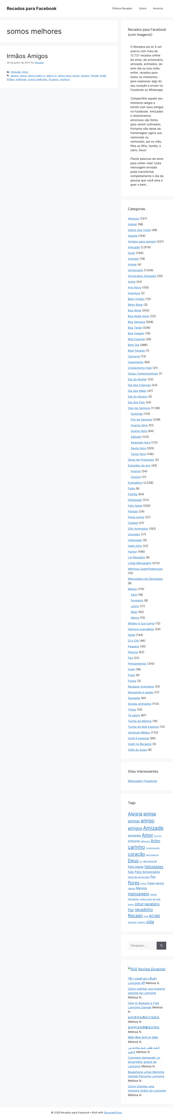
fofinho (143, 883)
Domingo (137, 414)
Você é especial (138, 738)
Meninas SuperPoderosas (145, 569)
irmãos (11, 79)
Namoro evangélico (141, 629)
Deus (133, 860)
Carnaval (134, 356)
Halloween (135, 540)
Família (94, 75)
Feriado (133, 511)
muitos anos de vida (150, 899)
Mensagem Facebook (142, 781)
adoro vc (52, 75)
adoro (23, 75)
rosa (146, 916)
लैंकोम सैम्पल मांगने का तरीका (143, 1037)
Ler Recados (136, 557)
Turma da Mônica (140, 721)
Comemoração (153, 848)
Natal (131, 635)
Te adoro (53, 79)
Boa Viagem (136, 333)
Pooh (131, 669)
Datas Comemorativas (143, 373)
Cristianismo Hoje (140, 368)
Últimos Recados (122, 8)
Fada (131, 488)
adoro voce (64, 75)
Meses (132, 589)
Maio (134, 612)
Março (135, 617)
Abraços (133, 218)
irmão (103, 75)
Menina (141, 888)
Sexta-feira (138, 448)
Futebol (133, 523)
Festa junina (136, 517)
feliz (131, 872)
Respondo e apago (140, 692)
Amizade (16, 71)
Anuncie (158, 8)
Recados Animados (141, 686)
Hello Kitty (135, 546)
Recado (135, 915)
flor (153, 877)
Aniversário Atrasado (142, 276)
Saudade (134, 698)
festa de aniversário (139, 877)
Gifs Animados (138, 528)
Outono (136, 477)
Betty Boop (135, 304)
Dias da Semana (139, 408)
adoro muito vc (36, 75)
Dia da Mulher (137, 379)
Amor (25, 71)
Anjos (131, 281)
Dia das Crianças (139, 385)
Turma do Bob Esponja (143, 726)
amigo (76, 75)
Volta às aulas (137, 749)
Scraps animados (139, 704)
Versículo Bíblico (139, 732)
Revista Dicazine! (152, 969)
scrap (154, 915)
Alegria (132, 235)
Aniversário (135, 270)
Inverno (136, 471)
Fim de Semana (141, 419)
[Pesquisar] (161, 946)
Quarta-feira (139, 425)
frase (151, 883)
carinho (136, 847)
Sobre (142, 8)
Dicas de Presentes (141, 459)
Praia (131, 675)
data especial (152, 855)
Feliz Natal (135, 505)
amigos (85, 75)
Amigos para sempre (142, 241)
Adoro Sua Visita (139, 230)
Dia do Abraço (137, 396)
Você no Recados (140, 744)
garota (159, 883)
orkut (139, 904)
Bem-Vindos (136, 299)
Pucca (132, 681)
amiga (149, 813)
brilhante (134, 841)
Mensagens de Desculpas (145, 579)
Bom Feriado (136, 350)
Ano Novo (134, 287)
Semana (132, 922)
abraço (15, 75)
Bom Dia (133, 345)
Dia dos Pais (136, 402)
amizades (134, 835)
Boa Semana (136, 322)
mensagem (138, 893)
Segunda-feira (140, 442)
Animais (133, 258)
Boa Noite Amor (138, 316)
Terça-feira (138, 454)
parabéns (152, 904)
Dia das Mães (137, 391)
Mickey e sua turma (141, 623)
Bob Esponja (136, 339)
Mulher (131, 904)
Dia (140, 861)
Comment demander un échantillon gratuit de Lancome (144, 1062)
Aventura (134, 293)
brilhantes (145, 841)
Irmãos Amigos (27, 55)
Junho (135, 606)
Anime (132, 264)
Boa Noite (134, 310)
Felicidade (135, 500)
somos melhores (37, 79)
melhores (21, 79)
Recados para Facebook (32, 8)
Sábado (136, 436)
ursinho (141, 922)
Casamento (135, 362)
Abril (134, 594)
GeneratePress (113, 1112)
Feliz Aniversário (147, 872)
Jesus (131, 888)
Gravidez (134, 534)
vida (150, 921)
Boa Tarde (135, 327)
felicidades (153, 866)
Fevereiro (137, 600)
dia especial (150, 861)
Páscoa (133, 652)
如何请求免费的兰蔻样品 (143, 1017)
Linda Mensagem (139, 563)
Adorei (132, 224)
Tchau (132, 709)
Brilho (155, 841)
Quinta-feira (139, 431)
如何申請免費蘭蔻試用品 (143, 1027)
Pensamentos (137, 663)
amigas (134, 821)
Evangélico (135, 482)
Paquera (133, 646)
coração (136, 854)
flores (134, 882)
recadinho (144, 909)
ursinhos (65, 79)
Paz (130, 658)
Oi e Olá (133, 640)
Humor (132, 551)
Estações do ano (139, 465)
